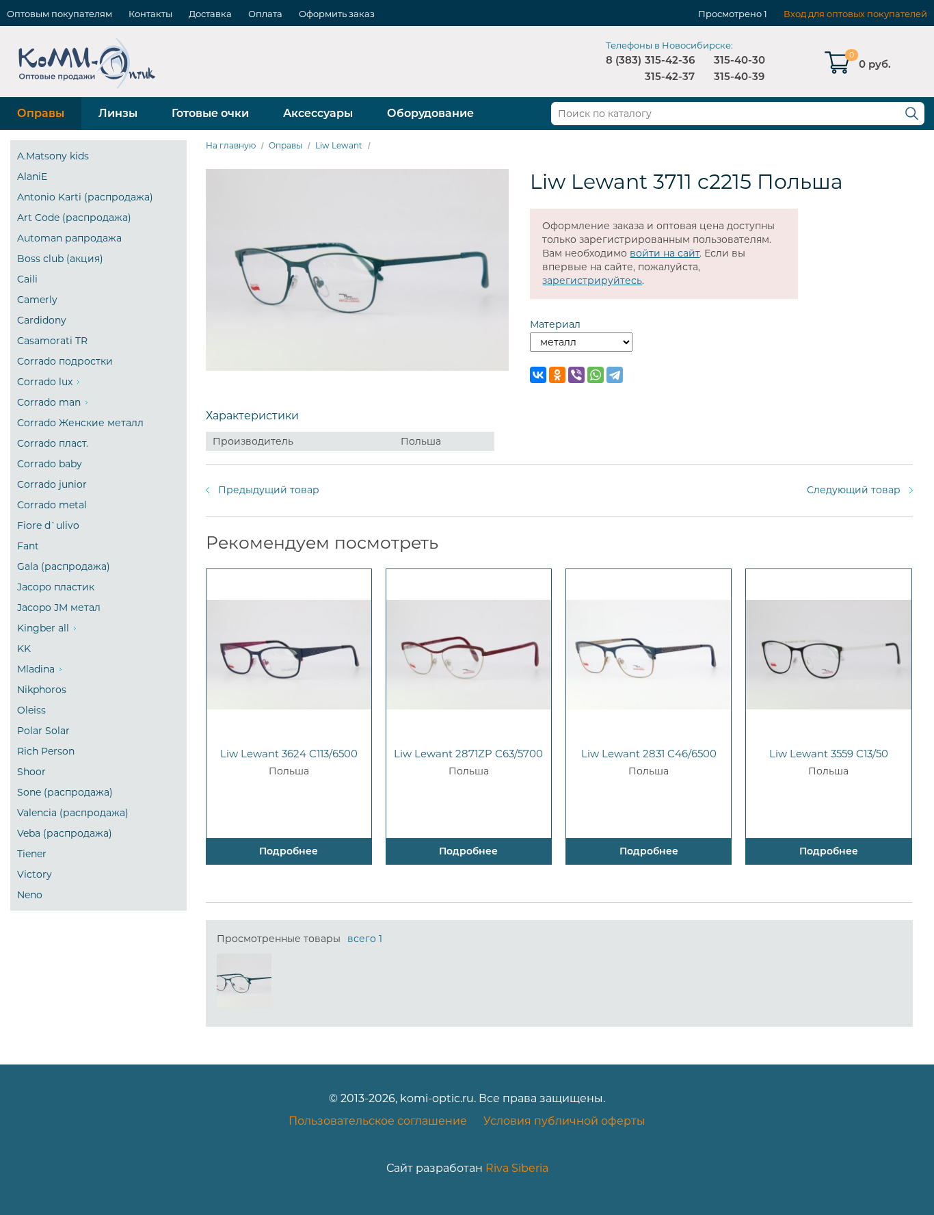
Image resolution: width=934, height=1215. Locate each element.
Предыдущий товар (268, 490)
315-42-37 (670, 76)
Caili (27, 279)
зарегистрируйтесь (592, 280)
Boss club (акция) (60, 258)
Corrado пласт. (52, 443)
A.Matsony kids (53, 156)
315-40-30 (739, 59)
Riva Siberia (516, 1168)
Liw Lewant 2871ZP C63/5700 (468, 753)
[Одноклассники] (557, 375)
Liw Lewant (338, 145)
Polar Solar (43, 730)
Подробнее (288, 851)
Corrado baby (49, 464)
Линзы (117, 113)
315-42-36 (670, 59)
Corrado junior (52, 484)
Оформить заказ (337, 13)
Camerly (37, 299)
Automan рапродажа (69, 238)
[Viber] (576, 375)
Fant (28, 546)
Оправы (40, 113)
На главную (231, 145)
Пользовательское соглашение (378, 1120)
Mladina (36, 669)
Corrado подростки (65, 361)
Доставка (210, 13)
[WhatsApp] (595, 375)
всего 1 (364, 938)
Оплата (265, 13)
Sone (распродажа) (65, 792)
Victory (34, 874)
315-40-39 (739, 76)
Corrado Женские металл (80, 423)
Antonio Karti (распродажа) (85, 197)
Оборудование (430, 113)
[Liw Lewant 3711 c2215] (244, 981)
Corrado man (49, 402)
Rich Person (46, 751)
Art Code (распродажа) (74, 217)
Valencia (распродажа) (73, 813)
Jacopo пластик (55, 587)
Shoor (31, 772)
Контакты (150, 13)
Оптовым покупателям (59, 13)
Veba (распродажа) (64, 833)
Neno (29, 895)
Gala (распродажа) (63, 566)
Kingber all (43, 628)
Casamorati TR (52, 341)
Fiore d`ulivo (48, 525)
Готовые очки (210, 113)
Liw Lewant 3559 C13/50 (828, 753)
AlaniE (32, 176)
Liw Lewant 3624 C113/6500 (289, 753)
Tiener (31, 854)
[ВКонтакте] (538, 375)
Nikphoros (41, 689)
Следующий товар (853, 490)
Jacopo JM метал (59, 607)
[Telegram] (614, 375)
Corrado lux (44, 382)
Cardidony (41, 320)
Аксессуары (318, 113)
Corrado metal (52, 505)
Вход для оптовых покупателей (855, 13)
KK (24, 648)
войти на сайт (664, 253)
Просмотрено (730, 13)
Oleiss (31, 710)
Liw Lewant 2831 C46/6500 (649, 753)
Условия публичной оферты (564, 1120)
